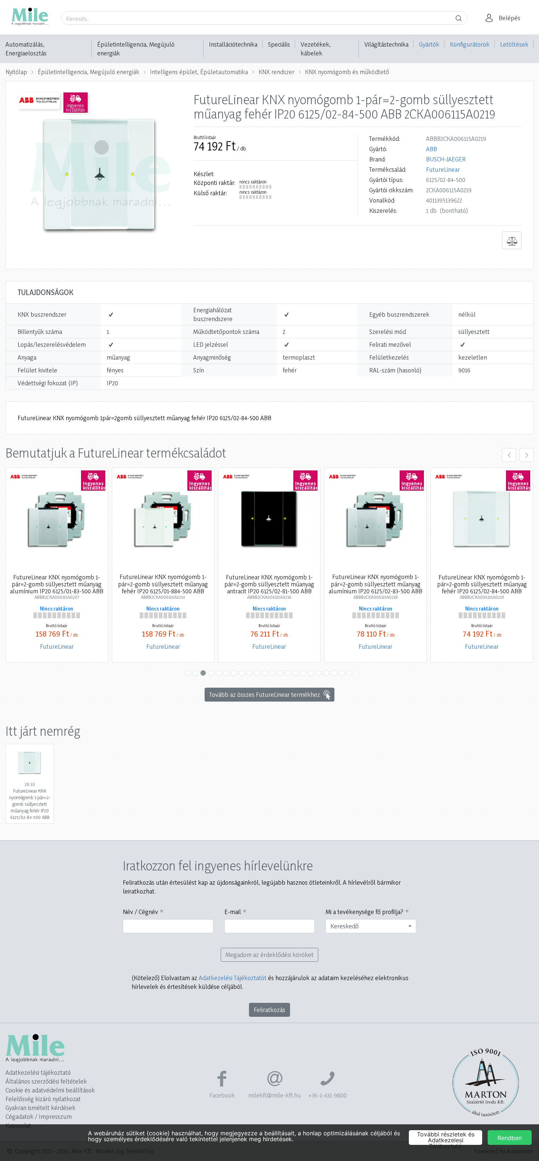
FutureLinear (443, 169)
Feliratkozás (269, 1009)
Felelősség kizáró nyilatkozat (43, 1099)
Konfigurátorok (469, 44)
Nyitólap (16, 72)
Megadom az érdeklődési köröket (269, 954)
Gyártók (429, 44)
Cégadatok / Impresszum (39, 1116)
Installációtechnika (233, 44)
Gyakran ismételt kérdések (41, 1107)
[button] (505, 18)
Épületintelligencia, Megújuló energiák (136, 48)
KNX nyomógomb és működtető (347, 72)
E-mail (232, 912)
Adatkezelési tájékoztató (38, 1072)
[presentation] (509, 455)
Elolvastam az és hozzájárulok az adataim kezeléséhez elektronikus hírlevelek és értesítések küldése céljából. (270, 982)
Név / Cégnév (140, 912)
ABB (431, 149)
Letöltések (514, 44)
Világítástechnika (386, 44)
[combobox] (371, 926)
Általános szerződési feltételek (46, 1081)
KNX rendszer (276, 72)
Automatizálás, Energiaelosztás (26, 48)
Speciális (279, 44)
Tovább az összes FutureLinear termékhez (264, 694)
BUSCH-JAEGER (446, 159)
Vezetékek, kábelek (316, 48)
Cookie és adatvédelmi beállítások (50, 1090)
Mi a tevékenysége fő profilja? (364, 912)
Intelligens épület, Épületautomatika (199, 72)
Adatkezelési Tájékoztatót (233, 978)
